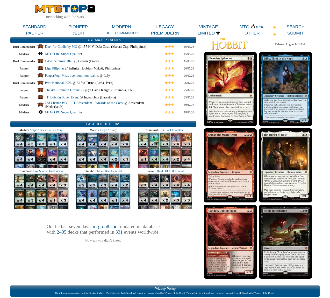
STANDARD (34, 26)
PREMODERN (165, 33)
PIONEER (78, 26)
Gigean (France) (89, 61)
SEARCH (296, 26)
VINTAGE (208, 26)
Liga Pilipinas (55, 68)
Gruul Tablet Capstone (171, 130)
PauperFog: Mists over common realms (72, 75)
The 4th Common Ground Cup (66, 90)
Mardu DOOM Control (170, 171)
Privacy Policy (165, 289)
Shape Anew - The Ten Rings (47, 130)
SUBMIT (295, 33)
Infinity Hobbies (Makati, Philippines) (95, 68)
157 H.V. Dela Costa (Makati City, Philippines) (114, 47)
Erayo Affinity (108, 130)
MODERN (121, 26)
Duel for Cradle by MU (61, 47)
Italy (107, 75)
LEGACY (165, 26)
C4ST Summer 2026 (59, 61)
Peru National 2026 (58, 83)
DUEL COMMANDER (122, 33)
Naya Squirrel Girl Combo (47, 171)
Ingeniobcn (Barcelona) (100, 97)
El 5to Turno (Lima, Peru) (95, 83)
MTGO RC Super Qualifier (63, 54)
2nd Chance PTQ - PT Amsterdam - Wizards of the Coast (84, 103)
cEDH (78, 33)
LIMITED (206, 33)
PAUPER (34, 33)
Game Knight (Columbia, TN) (113, 90)
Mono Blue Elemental (109, 171)
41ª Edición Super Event (62, 97)
